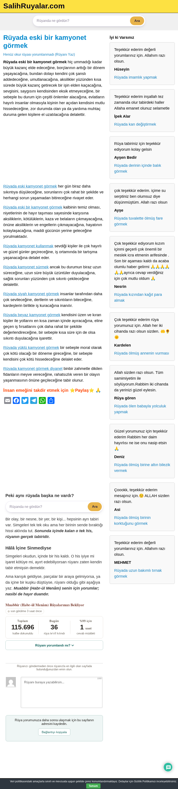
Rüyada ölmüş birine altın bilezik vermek (142, 468)
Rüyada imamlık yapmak (135, 77)
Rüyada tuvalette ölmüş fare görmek (138, 221)
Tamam (93, 785)
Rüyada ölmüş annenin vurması (141, 353)
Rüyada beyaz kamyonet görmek (31, 315)
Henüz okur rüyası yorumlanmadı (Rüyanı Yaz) (39, 54)
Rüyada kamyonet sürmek (26, 267)
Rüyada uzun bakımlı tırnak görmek (138, 573)
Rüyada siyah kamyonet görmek (31, 294)
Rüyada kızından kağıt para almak (138, 297)
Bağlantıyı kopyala (54, 732)
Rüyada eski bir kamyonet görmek (32, 207)
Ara (137, 21)
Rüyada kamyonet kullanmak (28, 246)
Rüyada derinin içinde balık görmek (137, 168)
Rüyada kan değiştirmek (135, 124)
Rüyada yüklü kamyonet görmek (31, 347)
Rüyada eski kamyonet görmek (30, 186)
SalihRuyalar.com (34, 6)
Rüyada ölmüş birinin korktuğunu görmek (132, 520)
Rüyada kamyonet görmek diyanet (33, 368)
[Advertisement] (54, 151)
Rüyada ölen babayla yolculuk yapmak (140, 409)
